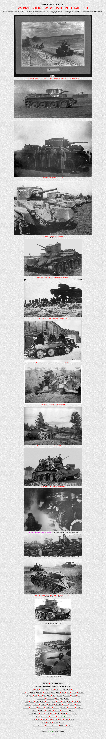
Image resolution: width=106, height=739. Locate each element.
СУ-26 (39, 719)
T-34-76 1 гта (43, 704)
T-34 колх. (66, 704)
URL (53, 734)
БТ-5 (57, 689)
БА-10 (37, 716)
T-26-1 (37, 689)
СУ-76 (44, 719)
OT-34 (80, 701)
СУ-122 (49, 719)
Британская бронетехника (38, 725)
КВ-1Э (53, 692)
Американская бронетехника (52, 725)
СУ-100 (72, 719)
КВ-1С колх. (80, 692)
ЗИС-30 (33, 719)
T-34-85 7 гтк (56, 707)
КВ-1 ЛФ (33, 692)
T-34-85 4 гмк (42, 710)
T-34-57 (66, 698)
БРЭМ (57, 698)
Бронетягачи (53, 716)
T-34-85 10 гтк (71, 707)
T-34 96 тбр (34, 710)
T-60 (69, 689)
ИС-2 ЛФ (74, 695)
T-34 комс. (72, 704)
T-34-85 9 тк (26, 707)
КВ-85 (36, 695)
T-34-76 (26, 701)
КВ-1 (24, 692)
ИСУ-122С (56, 722)
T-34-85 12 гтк (80, 707)
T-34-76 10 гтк (28, 704)
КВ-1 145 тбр (47, 692)
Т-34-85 (42, 713)
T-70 (73, 689)
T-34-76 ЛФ (50, 704)
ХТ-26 (52, 689)
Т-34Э (75, 701)
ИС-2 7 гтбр (59, 695)
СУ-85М (66, 719)
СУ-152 (43, 722)
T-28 (62, 698)
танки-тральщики (41, 698)
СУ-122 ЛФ (55, 719)
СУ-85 (61, 719)
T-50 (65, 689)
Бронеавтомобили (44, 716)
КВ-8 (58, 692)
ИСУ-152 (62, 722)
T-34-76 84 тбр (58, 704)
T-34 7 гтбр (78, 704)
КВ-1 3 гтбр (39, 692)
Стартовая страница (59, 731)
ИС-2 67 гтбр (67, 695)
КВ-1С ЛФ (74, 692)
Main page (44, 731)
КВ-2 (31, 695)
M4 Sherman (70, 725)
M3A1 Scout (62, 725)
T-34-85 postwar (65, 710)
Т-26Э (47, 689)
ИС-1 (41, 695)
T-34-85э (72, 710)
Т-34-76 (37, 701)
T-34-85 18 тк (33, 707)
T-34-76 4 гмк (36, 704)
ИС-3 (79, 695)
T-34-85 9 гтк (63, 707)
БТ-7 (61, 689)
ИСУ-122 (49, 722)
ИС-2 (45, 695)
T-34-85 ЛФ (57, 710)
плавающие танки (50, 698)
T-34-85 (31, 713)
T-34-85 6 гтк (48, 707)
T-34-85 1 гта (49, 710)
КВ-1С (63, 692)
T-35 (27, 695)
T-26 (33, 689)
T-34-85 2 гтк (41, 707)
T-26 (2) (42, 689)
